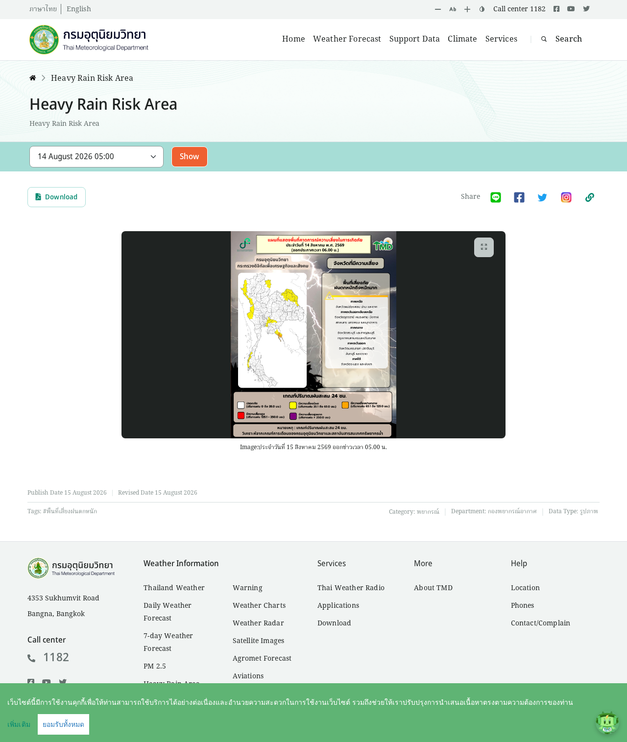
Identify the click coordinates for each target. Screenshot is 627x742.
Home (293, 39)
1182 (56, 658)
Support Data (414, 39)
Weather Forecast (347, 39)
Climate (462, 39)
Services (501, 39)
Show (189, 157)
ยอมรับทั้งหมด (63, 724)
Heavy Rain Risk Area (92, 78)
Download (61, 197)
